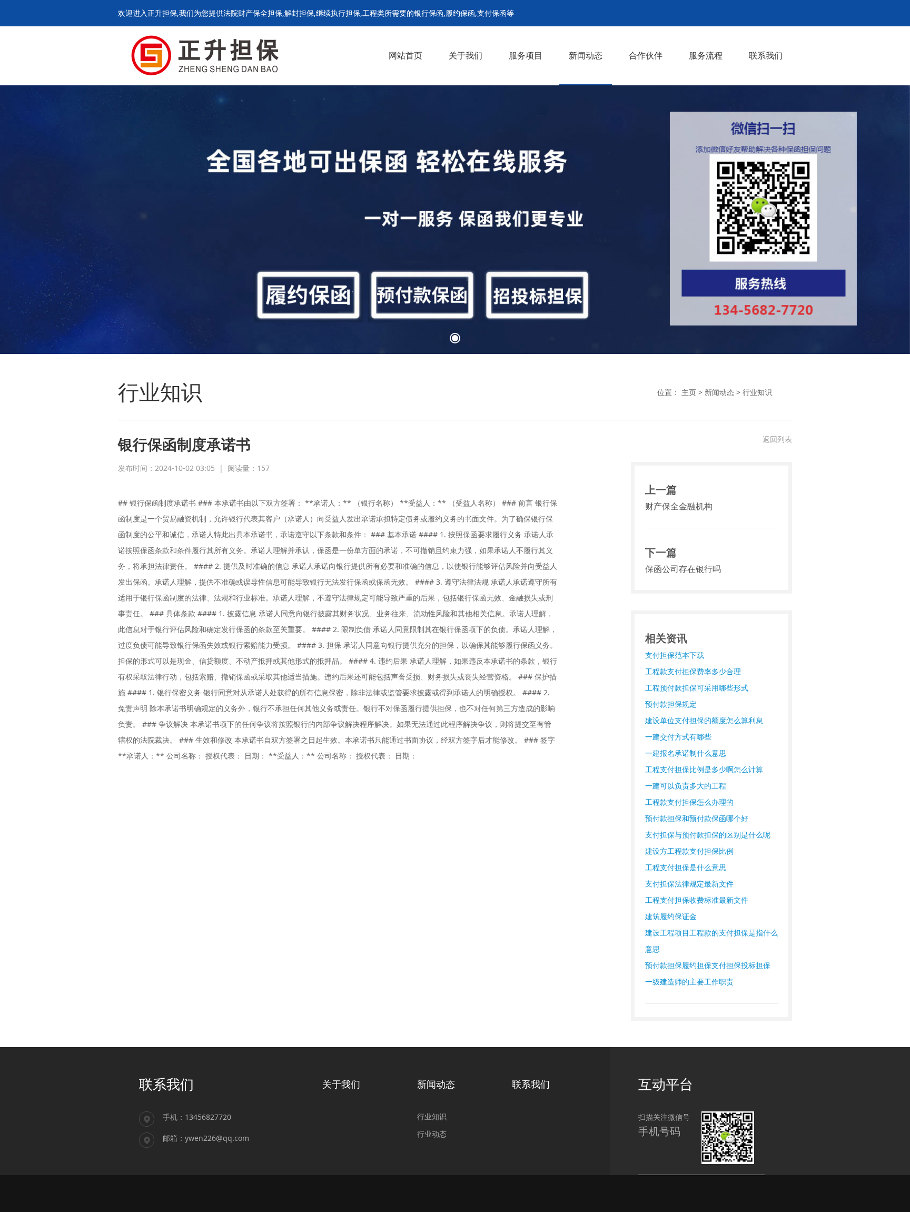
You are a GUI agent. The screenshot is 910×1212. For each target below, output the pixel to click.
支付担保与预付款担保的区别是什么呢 (707, 835)
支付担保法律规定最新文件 (689, 884)
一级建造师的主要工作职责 (689, 982)
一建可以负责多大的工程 (685, 786)
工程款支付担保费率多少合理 (693, 671)
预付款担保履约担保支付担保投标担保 (707, 965)
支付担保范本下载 (674, 655)
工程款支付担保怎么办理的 (689, 802)
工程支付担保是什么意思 (685, 867)
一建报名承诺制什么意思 (685, 753)
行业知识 (757, 392)
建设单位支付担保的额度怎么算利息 (704, 720)
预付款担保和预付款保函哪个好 (696, 818)
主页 (688, 392)
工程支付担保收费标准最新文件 (696, 900)
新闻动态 (719, 392)
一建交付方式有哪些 (678, 737)
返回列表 (777, 439)
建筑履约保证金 (671, 916)
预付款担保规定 (671, 704)
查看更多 (162, 164)
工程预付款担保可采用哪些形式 (696, 688)
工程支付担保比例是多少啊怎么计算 (704, 769)
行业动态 (432, 1134)
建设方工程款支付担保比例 (689, 851)
